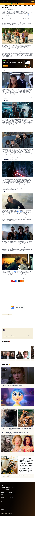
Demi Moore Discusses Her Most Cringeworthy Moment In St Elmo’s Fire (12, 402)
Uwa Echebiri (4, 9)
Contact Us (10, 517)
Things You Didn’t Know (4, 517)
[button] (33, 2)
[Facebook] (16, 297)
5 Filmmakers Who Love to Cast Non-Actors (8, 376)
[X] (19, 297)
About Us (10, 516)
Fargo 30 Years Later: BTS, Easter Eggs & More (23, 376)
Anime (2, 516)
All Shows (2, 520)
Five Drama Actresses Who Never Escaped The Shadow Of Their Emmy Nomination (14, 470)
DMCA (9, 513)
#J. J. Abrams (5, 331)
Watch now (22, 3)
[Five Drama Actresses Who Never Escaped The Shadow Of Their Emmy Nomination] (17, 460)
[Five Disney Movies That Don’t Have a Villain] (17, 413)
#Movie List (10, 331)
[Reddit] (21, 297)
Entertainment (3, 514)
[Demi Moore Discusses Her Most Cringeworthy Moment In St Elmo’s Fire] (17, 392)
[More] (23, 297)
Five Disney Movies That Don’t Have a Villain (8, 423)
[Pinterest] (12, 297)
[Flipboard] (14, 297)
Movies (2, 513)
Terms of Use (11, 514)
